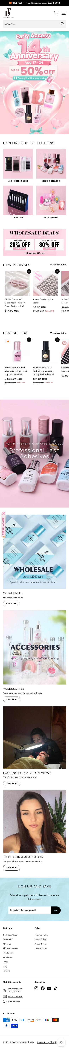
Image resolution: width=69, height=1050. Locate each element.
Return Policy (40, 939)
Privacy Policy (40, 943)
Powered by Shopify (47, 1042)
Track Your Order (10, 934)
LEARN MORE (12, 699)
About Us (7, 943)
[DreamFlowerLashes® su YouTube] (49, 988)
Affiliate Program (10, 948)
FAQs (5, 961)
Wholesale (7, 957)
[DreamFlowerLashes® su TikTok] (55, 988)
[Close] (3, 513)
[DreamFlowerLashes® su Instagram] (36, 988)
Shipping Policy (41, 934)
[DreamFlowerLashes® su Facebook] (43, 988)
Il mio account (40, 948)
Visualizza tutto (58, 264)
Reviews (6, 970)
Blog (5, 966)
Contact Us (7, 939)
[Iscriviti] (56, 910)
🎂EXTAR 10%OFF (3, 527)
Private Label (8, 952)
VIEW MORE (11, 603)
